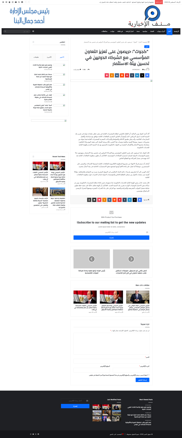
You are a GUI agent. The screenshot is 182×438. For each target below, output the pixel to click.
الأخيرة (49, 57)
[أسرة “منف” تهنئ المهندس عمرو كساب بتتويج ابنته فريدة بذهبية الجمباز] (59, 108)
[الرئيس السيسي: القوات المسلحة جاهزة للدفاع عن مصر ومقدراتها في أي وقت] (85, 297)
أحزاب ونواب (161, 31)
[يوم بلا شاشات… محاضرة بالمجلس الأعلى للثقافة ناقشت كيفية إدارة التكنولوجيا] (97, 418)
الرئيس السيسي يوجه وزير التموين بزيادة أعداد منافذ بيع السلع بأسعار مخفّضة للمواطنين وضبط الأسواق (112, 307)
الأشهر (62, 57)
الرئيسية (176, 31)
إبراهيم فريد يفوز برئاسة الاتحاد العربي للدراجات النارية (42, 66)
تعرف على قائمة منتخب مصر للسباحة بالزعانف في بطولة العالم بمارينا (43, 97)
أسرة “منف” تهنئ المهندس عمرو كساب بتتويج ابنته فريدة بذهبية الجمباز (42, 107)
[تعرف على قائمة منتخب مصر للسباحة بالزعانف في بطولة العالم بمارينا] (59, 98)
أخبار (169, 31)
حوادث (112, 31)
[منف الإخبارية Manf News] (91, 16)
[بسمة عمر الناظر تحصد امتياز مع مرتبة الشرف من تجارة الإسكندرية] (59, 77)
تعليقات (36, 57)
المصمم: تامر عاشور (116, 434)
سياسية (145, 31)
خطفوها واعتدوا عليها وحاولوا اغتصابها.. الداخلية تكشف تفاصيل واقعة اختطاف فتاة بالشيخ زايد (126, 2)
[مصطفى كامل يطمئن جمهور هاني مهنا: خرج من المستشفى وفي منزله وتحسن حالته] (106, 418)
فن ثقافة (120, 31)
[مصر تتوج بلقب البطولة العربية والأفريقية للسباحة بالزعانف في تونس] (59, 87)
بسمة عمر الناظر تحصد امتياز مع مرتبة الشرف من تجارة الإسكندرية (43, 76)
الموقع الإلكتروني (105, 366)
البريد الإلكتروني (144, 366)
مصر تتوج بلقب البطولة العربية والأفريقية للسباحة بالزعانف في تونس (42, 87)
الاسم (147, 357)
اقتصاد (152, 31)
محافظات (104, 31)
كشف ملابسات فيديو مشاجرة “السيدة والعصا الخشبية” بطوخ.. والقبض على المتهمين (40, 202)
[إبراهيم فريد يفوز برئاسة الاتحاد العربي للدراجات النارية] (59, 68)
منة (145, 69)
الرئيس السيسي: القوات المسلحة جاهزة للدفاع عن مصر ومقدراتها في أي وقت (85, 307)
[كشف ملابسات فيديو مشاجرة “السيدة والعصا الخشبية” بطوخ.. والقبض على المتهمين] (40, 191)
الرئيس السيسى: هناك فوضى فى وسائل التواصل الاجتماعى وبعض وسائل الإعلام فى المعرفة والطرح (138, 307)
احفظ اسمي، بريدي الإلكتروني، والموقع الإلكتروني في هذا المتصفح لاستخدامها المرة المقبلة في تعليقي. (118, 375)
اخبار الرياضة (130, 31)
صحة (138, 31)
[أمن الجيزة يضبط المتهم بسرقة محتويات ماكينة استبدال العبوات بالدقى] (116, 418)
